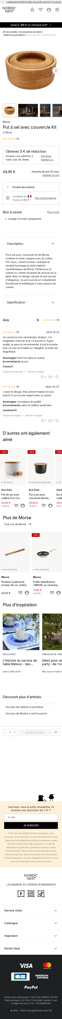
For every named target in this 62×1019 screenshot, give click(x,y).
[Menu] (57, 9)
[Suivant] (55, 70)
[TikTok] (41, 893)
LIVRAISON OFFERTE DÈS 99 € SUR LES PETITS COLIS (33, 2)
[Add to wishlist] (16, 505)
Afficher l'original (35, 371)
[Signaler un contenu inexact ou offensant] (57, 376)
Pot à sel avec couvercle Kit (41, 35)
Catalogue (11, 923)
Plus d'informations (45, 198)
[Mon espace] (32, 9)
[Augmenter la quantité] (15, 732)
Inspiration (11, 935)
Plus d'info (53, 212)
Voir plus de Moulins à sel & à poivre (26, 713)
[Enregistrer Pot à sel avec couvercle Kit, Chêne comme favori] (55, 732)
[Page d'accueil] (9, 9)
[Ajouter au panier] (23, 505)
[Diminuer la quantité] (5, 732)
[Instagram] (31, 893)
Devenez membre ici (47, 158)
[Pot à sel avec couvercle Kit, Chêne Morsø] (31, 70)
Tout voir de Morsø (15, 524)
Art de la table (10, 32)
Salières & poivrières (14, 35)
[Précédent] (6, 70)
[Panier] (49, 9)
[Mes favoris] (41, 9)
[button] (11, 138)
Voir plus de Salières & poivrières (24, 706)
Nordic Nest (12, 948)
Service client (13, 910)
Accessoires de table (30, 32)
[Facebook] (21, 893)
